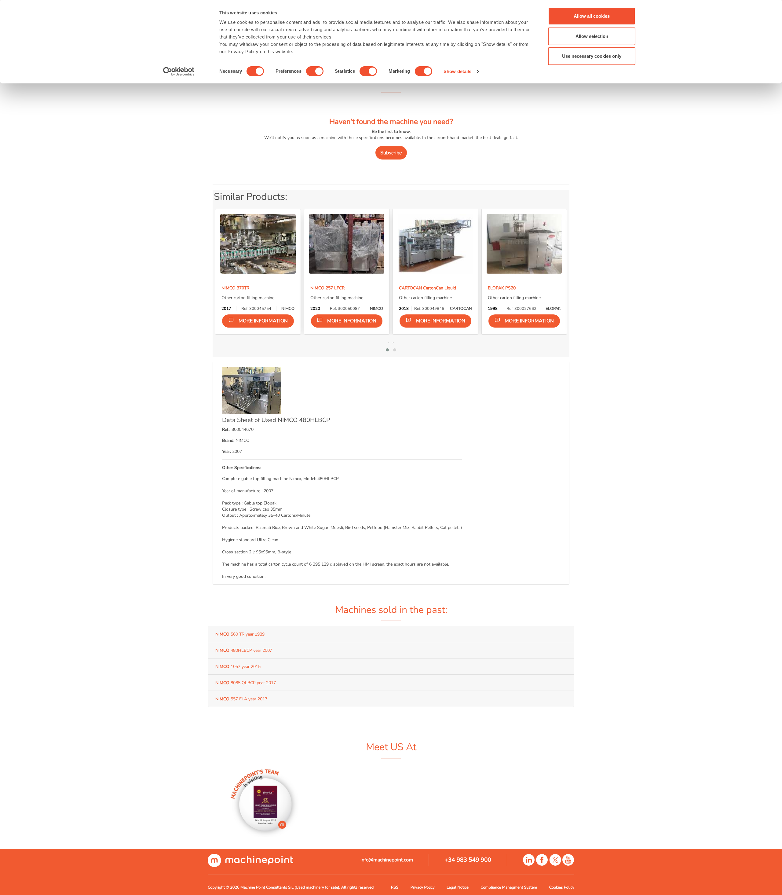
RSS (394, 887)
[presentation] (388, 342)
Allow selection (592, 36)
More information (263, 320)
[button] (387, 350)
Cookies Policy (561, 887)
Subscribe (391, 152)
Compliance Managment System (509, 887)
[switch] (314, 71)
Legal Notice (458, 887)
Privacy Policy (423, 887)
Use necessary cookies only (591, 56)
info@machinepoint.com (386, 859)
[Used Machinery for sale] (250, 860)
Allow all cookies (592, 16)
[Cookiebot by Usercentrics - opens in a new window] (179, 71)
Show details (457, 71)
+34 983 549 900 (467, 860)
